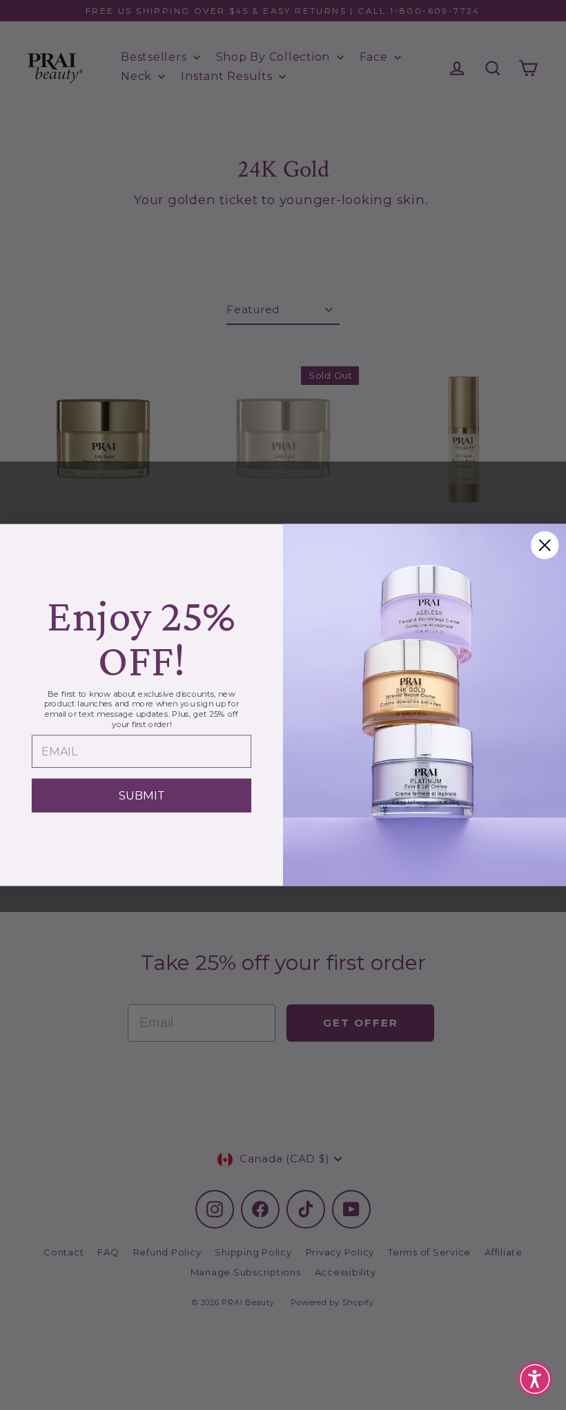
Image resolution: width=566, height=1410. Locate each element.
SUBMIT (141, 795)
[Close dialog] (545, 545)
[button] (535, 1379)
